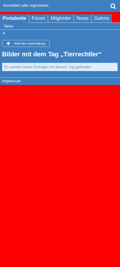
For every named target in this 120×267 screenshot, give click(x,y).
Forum (38, 18)
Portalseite (14, 18)
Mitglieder (61, 18)
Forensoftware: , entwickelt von (60, 93)
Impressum (11, 81)
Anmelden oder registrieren (25, 5)
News (83, 18)
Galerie (101, 18)
